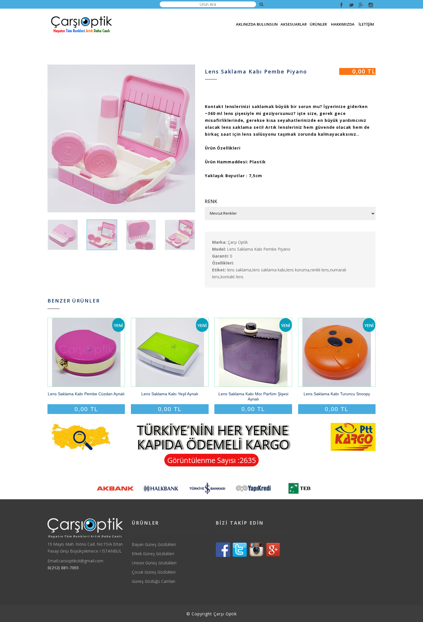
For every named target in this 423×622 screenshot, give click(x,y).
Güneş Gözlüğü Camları (153, 581)
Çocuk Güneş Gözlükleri (154, 572)
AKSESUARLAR (294, 24)
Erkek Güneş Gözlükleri (153, 553)
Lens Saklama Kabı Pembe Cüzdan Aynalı (86, 394)
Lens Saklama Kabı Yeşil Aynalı (169, 394)
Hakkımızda (343, 24)
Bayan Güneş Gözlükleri (154, 544)
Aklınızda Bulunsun (257, 24)
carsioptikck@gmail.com (80, 561)
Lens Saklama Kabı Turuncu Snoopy (337, 394)
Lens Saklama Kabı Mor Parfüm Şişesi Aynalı (253, 396)
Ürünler (318, 24)
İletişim (366, 24)
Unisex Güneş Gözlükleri (154, 563)
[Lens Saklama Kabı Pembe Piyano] (121, 138)
